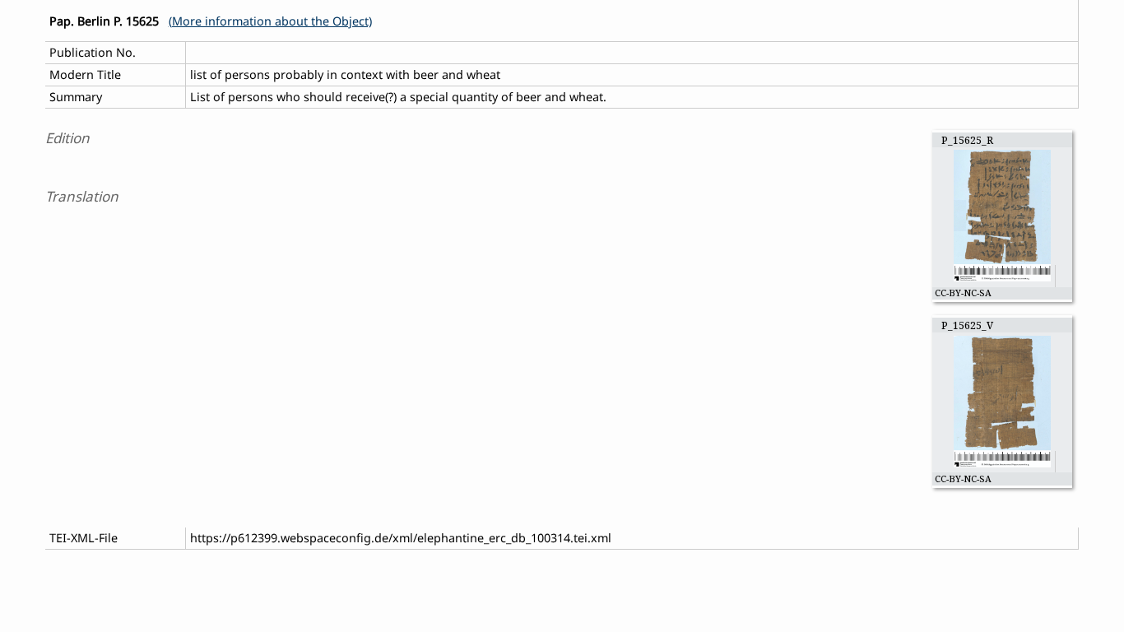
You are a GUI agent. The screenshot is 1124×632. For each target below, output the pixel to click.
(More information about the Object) (270, 21)
